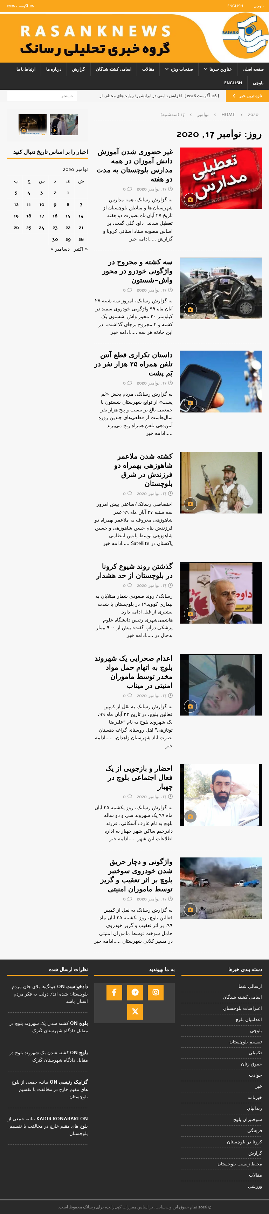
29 (68, 239)
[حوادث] (221, 288)
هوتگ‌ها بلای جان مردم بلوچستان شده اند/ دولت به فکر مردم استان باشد (50, 994)
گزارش (78, 69)
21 (81, 227)
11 (29, 204)
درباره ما (53, 69)
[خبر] (221, 178)
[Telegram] (135, 992)
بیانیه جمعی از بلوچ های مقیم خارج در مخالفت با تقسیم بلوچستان (50, 1089)
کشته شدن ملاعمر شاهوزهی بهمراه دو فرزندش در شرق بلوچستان (143, 470)
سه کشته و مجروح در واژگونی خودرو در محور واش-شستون (137, 271)
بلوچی (259, 6)
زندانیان (254, 1108)
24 (41, 227)
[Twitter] (135, 1012)
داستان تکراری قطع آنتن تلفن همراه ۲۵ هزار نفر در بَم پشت (133, 364)
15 (67, 216)
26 (16, 227)
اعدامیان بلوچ (249, 1020)
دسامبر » (60, 249)
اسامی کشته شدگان (113, 69)
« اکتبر (81, 249)
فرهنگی (254, 1131)
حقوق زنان (251, 1064)
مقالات (148, 69)
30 (55, 239)
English (235, 6)
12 (16, 204)
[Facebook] (114, 992)
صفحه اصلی (253, 69)
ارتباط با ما (25, 69)
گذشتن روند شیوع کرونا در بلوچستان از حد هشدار (134, 571)
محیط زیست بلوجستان (240, 1164)
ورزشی (255, 1186)
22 (67, 227)
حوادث (255, 1075)
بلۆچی (256, 1031)
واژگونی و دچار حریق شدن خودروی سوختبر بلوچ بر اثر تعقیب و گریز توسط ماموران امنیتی (137, 875)
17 (42, 216)
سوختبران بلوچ (247, 1119)
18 (28, 216)
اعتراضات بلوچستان (242, 1008)
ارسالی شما (250, 986)
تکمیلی (255, 1053)
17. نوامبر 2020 (151, 189)
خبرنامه (255, 1097)
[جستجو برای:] (42, 95)
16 (55, 216)
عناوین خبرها (220, 69)
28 (81, 239)
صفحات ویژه (182, 69)
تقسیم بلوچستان (245, 1042)
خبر (258, 1086)
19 (16, 216)
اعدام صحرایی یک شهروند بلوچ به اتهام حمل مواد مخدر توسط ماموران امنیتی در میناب (134, 672)
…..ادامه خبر (143, 239)
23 (55, 227)
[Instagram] (156, 992)
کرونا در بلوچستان (244, 1142)
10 (41, 204)
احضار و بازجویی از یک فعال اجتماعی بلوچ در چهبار (139, 777)
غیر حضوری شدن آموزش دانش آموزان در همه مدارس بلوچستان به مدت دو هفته (134, 165)
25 (29, 227)
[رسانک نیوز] (134, 58)
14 (81, 216)
